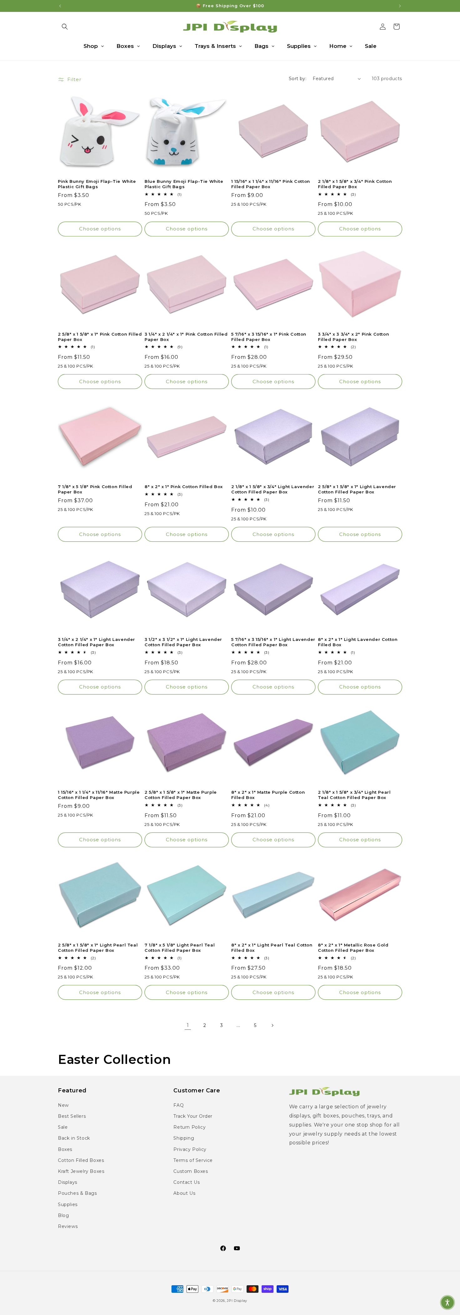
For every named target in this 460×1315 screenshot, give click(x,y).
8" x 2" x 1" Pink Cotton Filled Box (184, 486)
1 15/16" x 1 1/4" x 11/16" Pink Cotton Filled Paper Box (270, 184)
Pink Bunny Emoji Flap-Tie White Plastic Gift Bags (97, 184)
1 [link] (188, 1025)
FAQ (178, 1105)
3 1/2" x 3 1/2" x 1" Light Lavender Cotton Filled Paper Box (183, 642)
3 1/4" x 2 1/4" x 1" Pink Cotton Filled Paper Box (186, 337)
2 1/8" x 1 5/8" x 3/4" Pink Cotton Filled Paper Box (355, 184)
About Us (184, 1193)
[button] (65, 27)
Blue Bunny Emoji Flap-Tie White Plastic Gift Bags (184, 184)
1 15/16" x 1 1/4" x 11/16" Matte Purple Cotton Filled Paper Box (99, 795)
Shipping (183, 1138)
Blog (63, 1215)
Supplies (68, 1204)
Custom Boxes (190, 1171)
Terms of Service (193, 1160)
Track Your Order (192, 1116)
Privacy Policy (189, 1149)
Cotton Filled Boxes (81, 1160)
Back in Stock (74, 1138)
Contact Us (186, 1182)
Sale (63, 1127)
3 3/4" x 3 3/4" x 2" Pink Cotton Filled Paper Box (353, 337)
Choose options (100, 229)
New (63, 1105)
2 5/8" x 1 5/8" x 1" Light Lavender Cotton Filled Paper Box (357, 489)
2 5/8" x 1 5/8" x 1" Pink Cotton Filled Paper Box (100, 337)
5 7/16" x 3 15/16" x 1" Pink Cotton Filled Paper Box (268, 337)
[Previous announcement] (60, 6)
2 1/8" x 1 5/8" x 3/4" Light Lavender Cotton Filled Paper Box (272, 489)
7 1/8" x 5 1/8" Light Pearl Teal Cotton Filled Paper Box (180, 947)
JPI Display (237, 1300)
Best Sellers (72, 1116)
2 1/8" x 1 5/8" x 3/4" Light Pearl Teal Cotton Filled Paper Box (354, 795)
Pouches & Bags (77, 1193)
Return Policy (189, 1127)
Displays (67, 1182)
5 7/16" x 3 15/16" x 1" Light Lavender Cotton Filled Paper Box (273, 642)
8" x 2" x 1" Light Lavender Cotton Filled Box (357, 642)
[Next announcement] (400, 6)
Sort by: (297, 78)
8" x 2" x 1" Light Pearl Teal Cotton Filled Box (272, 947)
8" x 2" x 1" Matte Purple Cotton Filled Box (268, 795)
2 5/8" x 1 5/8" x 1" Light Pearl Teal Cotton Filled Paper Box (98, 947)
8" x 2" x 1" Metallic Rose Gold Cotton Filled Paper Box (353, 947)
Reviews (68, 1226)
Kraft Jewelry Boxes (81, 1171)
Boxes (65, 1149)
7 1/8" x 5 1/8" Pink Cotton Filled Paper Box (95, 489)
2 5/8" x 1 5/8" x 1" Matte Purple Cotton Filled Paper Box (181, 795)
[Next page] (272, 1025)
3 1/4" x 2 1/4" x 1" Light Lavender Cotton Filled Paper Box (96, 642)
